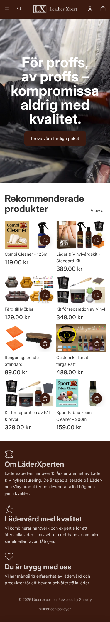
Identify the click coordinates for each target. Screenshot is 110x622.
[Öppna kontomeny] (90, 8)
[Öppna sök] (19, 8)
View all (98, 210)
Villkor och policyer (55, 609)
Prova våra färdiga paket (55, 138)
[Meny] (6, 9)
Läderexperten (44, 599)
